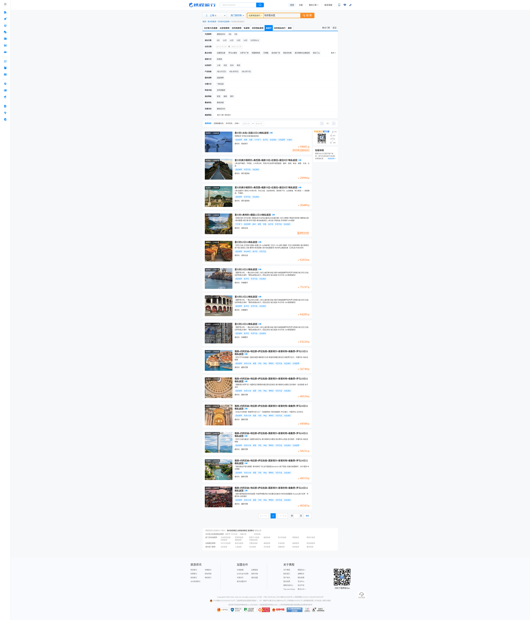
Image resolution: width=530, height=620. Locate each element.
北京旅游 (224, 547)
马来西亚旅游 (225, 537)
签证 (334, 28)
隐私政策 (301, 578)
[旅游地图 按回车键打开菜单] (5, 74)
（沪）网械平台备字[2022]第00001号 (272, 601)
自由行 (269, 28)
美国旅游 (295, 543)
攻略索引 (208, 570)
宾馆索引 (193, 570)
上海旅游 (238, 547)
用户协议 (286, 578)
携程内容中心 (288, 585)
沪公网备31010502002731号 (224, 601)
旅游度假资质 (308, 601)
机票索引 (193, 574)
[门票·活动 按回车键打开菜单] (5, 39)
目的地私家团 (257, 28)
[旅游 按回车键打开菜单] (5, 32)
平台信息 (318, 601)
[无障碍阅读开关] (344, 5)
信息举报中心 (249, 609)
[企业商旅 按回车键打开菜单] (5, 106)
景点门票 (326, 28)
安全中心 (301, 581)
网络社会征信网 (238, 610)
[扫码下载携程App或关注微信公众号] (339, 4)
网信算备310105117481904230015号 (309, 597)
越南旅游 (267, 537)
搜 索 (309, 15)
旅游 (204, 22)
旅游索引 (251, 531)
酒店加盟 (254, 578)
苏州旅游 (267, 547)
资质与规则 (326, 601)
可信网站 (264, 609)
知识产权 (301, 585)
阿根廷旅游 (253, 540)
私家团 (247, 28)
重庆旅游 (310, 547)
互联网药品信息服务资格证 (246, 601)
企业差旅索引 (195, 581)
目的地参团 (236, 28)
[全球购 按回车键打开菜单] (5, 84)
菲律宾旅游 (239, 537)
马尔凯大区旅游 (223, 22)
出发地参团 (224, 28)
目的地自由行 (280, 28)
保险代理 (254, 574)
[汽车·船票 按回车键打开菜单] (5, 45)
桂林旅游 (295, 547)
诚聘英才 (301, 574)
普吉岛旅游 (239, 543)
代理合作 (240, 578)
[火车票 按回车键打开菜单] (5, 25)
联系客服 (328, 5)
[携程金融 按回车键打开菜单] (5, 97)
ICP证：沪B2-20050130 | (267, 597)
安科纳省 (257, 534)
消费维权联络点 (307, 609)
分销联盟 (240, 570)
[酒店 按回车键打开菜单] (5, 12)
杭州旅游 (252, 547)
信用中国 (278, 609)
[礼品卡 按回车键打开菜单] (5, 90)
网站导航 (208, 574)
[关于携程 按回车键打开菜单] (5, 119)
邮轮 (290, 28)
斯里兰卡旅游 (254, 537)
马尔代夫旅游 (225, 543)
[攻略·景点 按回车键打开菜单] (5, 68)
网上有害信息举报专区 (295, 609)
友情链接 (254, 570)
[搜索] (260, 5)
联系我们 (286, 574)
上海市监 (224, 610)
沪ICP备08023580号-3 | (286, 597)
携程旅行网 (202, 5)
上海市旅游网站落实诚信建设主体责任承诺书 (295, 605)
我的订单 (313, 5)
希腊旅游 (295, 537)
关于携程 (286, 570)
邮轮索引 (208, 578)
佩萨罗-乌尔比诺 (231, 534)
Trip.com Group (289, 589)
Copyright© (221, 597)
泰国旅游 (267, 543)
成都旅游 (281, 547)
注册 (301, 5)
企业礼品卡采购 (242, 574)
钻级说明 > (332, 159)
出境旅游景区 (242, 531)
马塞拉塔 (243, 534)
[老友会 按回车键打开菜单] (5, 113)
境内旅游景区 (232, 531)
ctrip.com (238, 597)
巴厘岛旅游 (253, 543)
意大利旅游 (212, 22)
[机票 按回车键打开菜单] (5, 19)
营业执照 (286, 581)
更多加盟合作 (242, 581)
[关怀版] (350, 5)
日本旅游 (281, 543)
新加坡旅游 (311, 543)
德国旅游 (238, 540)
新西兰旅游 (311, 537)
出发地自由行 (254, 15)
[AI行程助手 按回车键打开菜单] (5, 61)
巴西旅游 (224, 540)
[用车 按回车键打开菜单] (5, 52)
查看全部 (258, 531)
